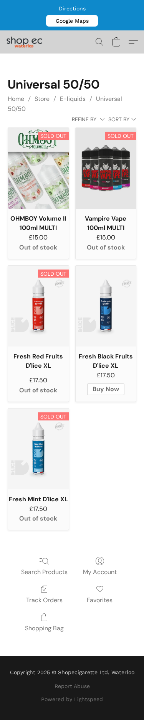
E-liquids (73, 99)
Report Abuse (72, 686)
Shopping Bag (44, 628)
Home (16, 99)
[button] (72, 21)
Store (42, 99)
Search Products (44, 572)
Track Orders (44, 600)
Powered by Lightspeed (72, 699)
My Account (100, 572)
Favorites (100, 600)
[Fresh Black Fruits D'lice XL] (106, 306)
